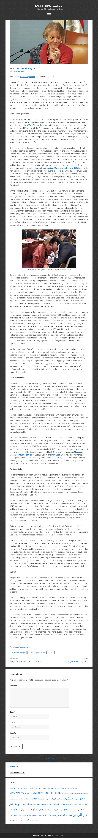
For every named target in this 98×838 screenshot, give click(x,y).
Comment (13, 686)
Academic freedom (16, 788)
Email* (12, 722)
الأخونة (71, 793)
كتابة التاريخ (38, 815)
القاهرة (68, 804)
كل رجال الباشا (19, 815)
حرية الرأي (37, 809)
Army (24, 788)
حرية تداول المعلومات (21, 809)
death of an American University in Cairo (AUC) (55, 168)
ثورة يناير (15, 804)
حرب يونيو (48, 809)
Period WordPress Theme (42, 835)
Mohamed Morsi (18, 792)
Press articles (24, 647)
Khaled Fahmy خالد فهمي (49, 5)
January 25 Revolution (60, 788)
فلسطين (53, 815)
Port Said (55, 455)
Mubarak (30, 793)
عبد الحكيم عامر (64, 815)
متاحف (33, 820)
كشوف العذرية (29, 815)
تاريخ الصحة (41, 804)
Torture (66, 793)
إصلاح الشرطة (78, 793)
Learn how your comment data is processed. (58, 758)
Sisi (61, 793)
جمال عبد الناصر (73, 809)
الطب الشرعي (76, 804)
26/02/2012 (20, 71)
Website (13, 733)
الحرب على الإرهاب (58, 799)
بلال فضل (49, 804)
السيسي (14, 798)
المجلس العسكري (59, 804)
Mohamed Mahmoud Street (22, 455)
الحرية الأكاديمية (44, 799)
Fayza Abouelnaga (18, 653)
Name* (12, 712)
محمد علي (26, 819)
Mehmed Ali (74, 788)
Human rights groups (37, 653)
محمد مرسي (15, 819)
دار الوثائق (80, 815)
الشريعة (85, 804)
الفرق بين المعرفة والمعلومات (78, 661)
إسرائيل (85, 793)
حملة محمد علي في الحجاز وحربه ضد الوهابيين (26, 661)
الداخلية (34, 798)
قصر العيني (46, 815)
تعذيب (25, 804)
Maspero (78, 452)
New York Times (31, 125)
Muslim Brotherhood (47, 792)
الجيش (71, 798)
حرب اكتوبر (59, 810)
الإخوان (81, 798)
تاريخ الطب (32, 804)
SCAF (51, 653)
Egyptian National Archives (38, 788)
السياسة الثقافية (24, 799)
